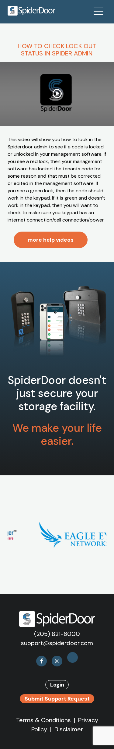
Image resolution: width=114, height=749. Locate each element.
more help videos (51, 239)
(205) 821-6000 (57, 634)
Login (57, 684)
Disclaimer (68, 729)
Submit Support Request (57, 698)
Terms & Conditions (43, 720)
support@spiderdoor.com (57, 643)
